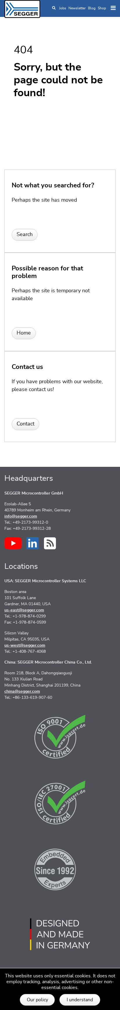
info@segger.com (20, 516)
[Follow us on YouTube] (13, 543)
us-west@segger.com (24, 645)
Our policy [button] (37, 999)
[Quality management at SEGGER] (60, 737)
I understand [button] (80, 999)
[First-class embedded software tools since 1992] (60, 868)
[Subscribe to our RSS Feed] (50, 543)
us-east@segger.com (24, 610)
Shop (102, 8)
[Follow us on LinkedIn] (34, 543)
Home (24, 333)
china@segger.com (22, 691)
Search (25, 234)
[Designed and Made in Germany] (60, 934)
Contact (25, 424)
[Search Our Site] (54, 8)
